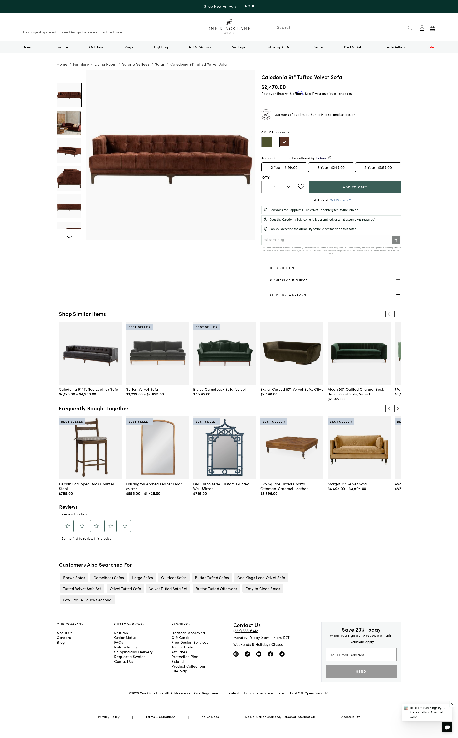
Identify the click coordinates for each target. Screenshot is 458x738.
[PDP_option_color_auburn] (284, 142)
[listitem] (74, 577)
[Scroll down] (69, 75)
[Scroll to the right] (397, 314)
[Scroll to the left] (388, 314)
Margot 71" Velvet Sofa (347, 483)
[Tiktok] (248, 654)
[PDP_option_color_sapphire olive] (266, 142)
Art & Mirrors (200, 46)
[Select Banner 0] (246, 6)
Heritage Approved (39, 31)
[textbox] (277, 187)
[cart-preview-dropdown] (432, 28)
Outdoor (96, 46)
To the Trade (111, 31)
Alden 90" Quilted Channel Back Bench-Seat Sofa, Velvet (356, 391)
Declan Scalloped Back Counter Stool (86, 486)
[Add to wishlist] (301, 186)
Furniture (60, 46)
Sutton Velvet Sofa (142, 389)
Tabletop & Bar (279, 46)
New (28, 46)
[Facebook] (271, 654)
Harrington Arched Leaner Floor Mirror (154, 486)
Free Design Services (78, 31)
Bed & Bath (354, 46)
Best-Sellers (395, 46)
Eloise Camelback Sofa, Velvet (219, 389)
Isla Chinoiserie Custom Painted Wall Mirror (221, 486)
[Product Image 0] (69, 95)
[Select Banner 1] (249, 6)
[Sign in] (422, 28)
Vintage (238, 46)
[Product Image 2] (69, 150)
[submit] (410, 28)
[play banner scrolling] (253, 6)
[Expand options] (398, 267)
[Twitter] (283, 654)
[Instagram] (237, 654)
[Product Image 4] (69, 206)
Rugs (129, 46)
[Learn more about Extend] (329, 157)
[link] (331, 268)
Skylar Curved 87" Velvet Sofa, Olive (291, 389)
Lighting (161, 46)
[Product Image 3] (69, 178)
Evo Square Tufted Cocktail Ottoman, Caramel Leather (284, 486)
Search (284, 27)
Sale (430, 46)
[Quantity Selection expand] (289, 187)
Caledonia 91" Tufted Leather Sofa (88, 389)
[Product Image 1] (69, 123)
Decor (318, 46)
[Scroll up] (69, 234)
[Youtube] (260, 654)
